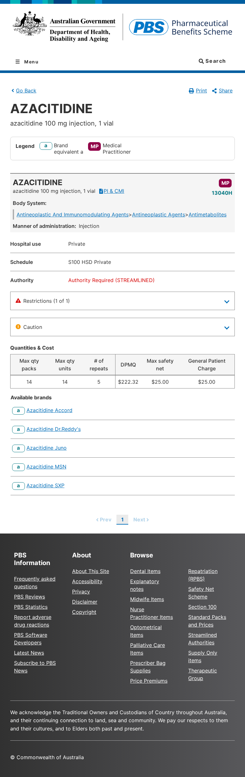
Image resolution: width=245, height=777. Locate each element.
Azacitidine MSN (46, 466)
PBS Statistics (31, 607)
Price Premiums (148, 681)
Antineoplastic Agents (158, 214)
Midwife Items (147, 599)
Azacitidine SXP (45, 485)
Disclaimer (84, 602)
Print (201, 90)
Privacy (81, 591)
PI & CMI (114, 191)
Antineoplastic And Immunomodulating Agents (73, 214)
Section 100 (202, 607)
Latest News (29, 653)
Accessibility (87, 581)
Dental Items (145, 571)
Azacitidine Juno (46, 448)
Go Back (26, 90)
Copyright (84, 612)
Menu (31, 61)
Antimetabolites (207, 214)
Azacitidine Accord (49, 410)
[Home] (122, 28)
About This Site (90, 571)
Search (215, 61)
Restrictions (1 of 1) (46, 301)
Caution (32, 327)
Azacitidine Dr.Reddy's (53, 429)
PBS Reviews (29, 596)
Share (226, 90)
